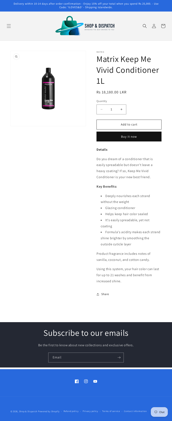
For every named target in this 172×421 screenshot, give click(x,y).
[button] (8, 26)
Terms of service (111, 411)
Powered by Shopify (49, 411)
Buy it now (129, 137)
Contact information (135, 411)
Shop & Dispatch (28, 411)
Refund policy (71, 411)
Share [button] (105, 294)
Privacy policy (90, 411)
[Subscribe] (119, 357)
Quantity (101, 101)
